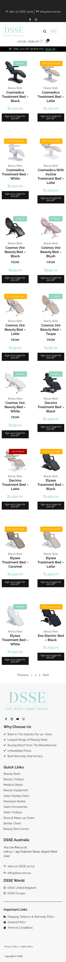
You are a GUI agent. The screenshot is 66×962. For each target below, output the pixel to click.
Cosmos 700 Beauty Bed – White (15, 407)
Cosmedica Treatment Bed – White (15, 174)
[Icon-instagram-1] (11, 719)
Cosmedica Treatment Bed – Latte (50, 96)
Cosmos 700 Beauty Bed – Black (15, 252)
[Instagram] (35, 19)
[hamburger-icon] (53, 31)
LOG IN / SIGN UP (28, 41)
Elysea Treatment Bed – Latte (50, 562)
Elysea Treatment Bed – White (15, 640)
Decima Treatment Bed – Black (50, 407)
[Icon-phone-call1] (23, 719)
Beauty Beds (15, 87)
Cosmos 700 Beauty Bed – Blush (50, 252)
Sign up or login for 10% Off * (15, 117)
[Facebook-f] (30, 19)
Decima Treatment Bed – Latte (15, 484)
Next (46, 675)
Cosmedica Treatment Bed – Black (15, 96)
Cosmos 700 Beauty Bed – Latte (15, 329)
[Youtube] (17, 719)
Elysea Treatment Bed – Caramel (15, 562)
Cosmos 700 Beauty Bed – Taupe (50, 329)
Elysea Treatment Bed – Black (50, 484)
